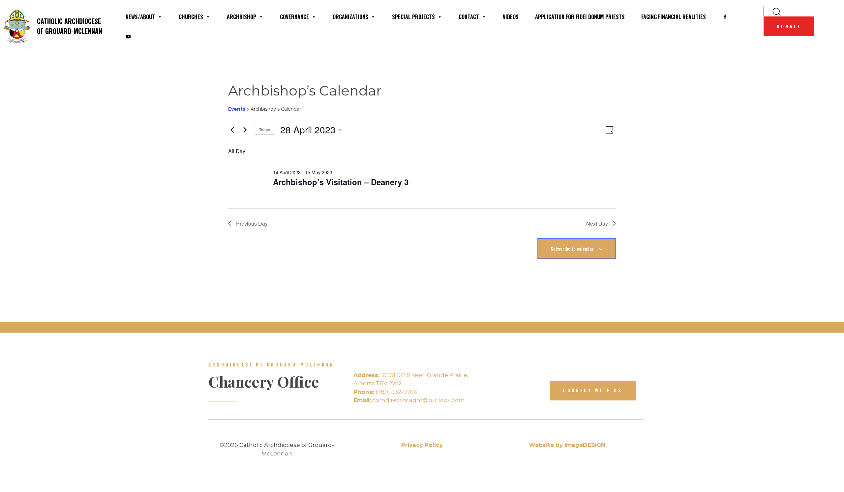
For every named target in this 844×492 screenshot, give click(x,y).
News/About (140, 17)
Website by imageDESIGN (567, 445)
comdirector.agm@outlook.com (409, 400)
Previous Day (252, 223)
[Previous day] (232, 130)
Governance (294, 17)
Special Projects (413, 17)
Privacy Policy (422, 445)
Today (264, 129)
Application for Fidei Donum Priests (580, 17)
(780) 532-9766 (385, 392)
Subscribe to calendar (572, 248)
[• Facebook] (725, 16)
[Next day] (245, 130)
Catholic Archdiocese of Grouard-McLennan (69, 26)
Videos (511, 17)
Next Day (597, 223)
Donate (789, 26)
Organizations (350, 17)
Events (236, 109)
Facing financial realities (673, 17)
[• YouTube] (128, 36)
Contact (469, 17)
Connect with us (592, 390)
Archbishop (241, 17)
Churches (191, 17)
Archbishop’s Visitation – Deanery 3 (340, 181)
